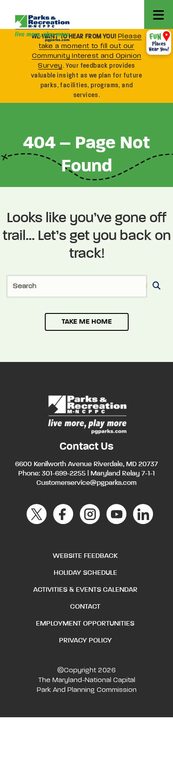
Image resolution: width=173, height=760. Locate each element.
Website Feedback (85, 556)
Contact (85, 606)
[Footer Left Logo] (87, 413)
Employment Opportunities (85, 623)
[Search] (155, 286)
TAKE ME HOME (87, 321)
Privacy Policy (85, 640)
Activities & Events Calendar (85, 589)
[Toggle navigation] (158, 14)
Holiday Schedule (85, 573)
